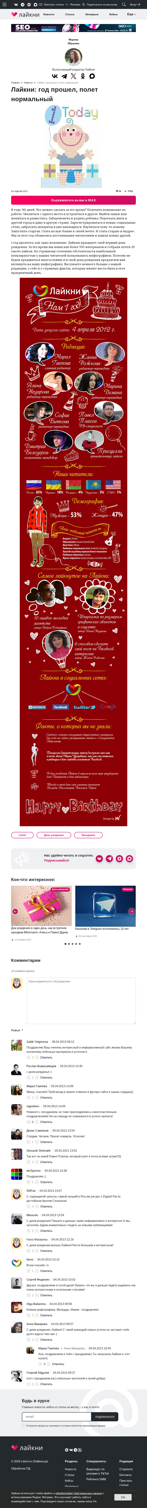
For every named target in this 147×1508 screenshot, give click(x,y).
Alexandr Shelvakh (39, 1150)
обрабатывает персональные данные (79, 1493)
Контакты (125, 1474)
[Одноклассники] (83, 76)
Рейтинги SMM (96, 1479)
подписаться (104, 1416)
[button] (65, 944)
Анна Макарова (37, 1324)
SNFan (31, 1190)
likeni (30, 1259)
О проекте (126, 1469)
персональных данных (93, 1426)
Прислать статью (125, 1483)
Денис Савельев (38, 1130)
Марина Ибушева (73, 41)
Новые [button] (16, 1030)
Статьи (69, 14)
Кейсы (113, 14)
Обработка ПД (20, 1468)
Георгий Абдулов (38, 1372)
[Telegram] (64, 76)
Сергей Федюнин (38, 1279)
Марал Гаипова (37, 1086)
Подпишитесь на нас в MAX (73, 200)
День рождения (54, 835)
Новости (48, 14)
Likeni (22, 835)
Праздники (88, 835)
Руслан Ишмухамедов (42, 1066)
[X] (73, 76)
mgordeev (33, 1106)
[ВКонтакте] (55, 76)
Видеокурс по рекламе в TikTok (97, 1471)
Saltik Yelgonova (38, 1041)
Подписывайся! (56, 860)
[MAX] (92, 76)
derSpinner (34, 1170)
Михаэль (33, 1215)
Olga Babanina (36, 1303)
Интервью (92, 14)
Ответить (46, 1057)
